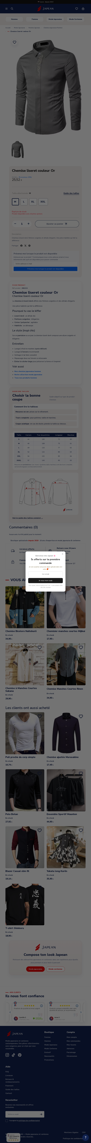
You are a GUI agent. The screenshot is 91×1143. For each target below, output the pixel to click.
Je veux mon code (45, 580)
